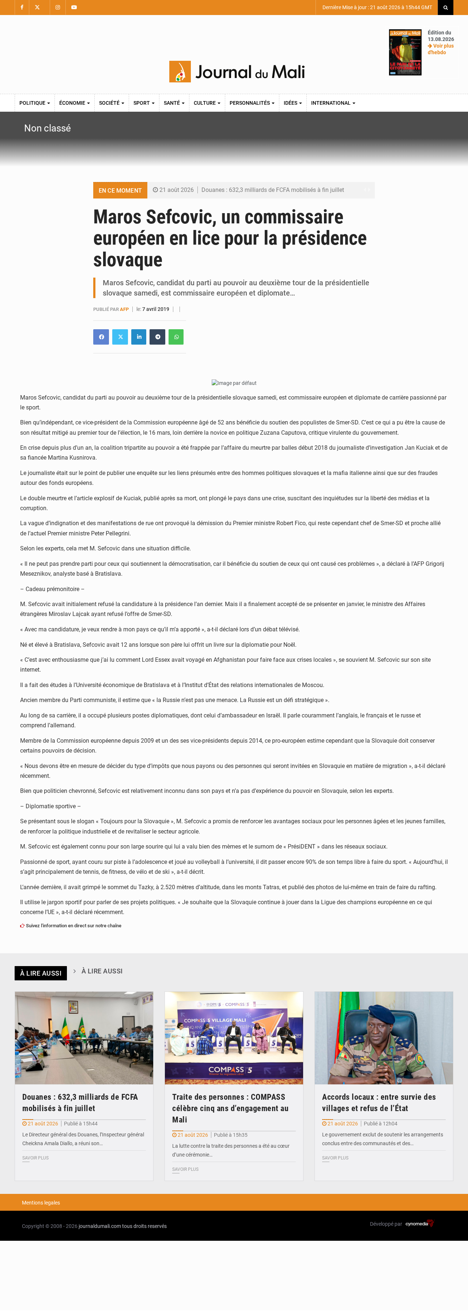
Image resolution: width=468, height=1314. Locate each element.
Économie (72, 103)
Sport (142, 103)
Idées (291, 103)
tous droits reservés (144, 1226)
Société (110, 103)
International (331, 103)
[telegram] (157, 337)
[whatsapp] (176, 337)
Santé (172, 103)
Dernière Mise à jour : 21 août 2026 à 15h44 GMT (376, 7)
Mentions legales (41, 1203)
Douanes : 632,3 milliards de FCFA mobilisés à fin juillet (272, 189)
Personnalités (250, 103)
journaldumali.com (100, 1226)
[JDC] (236, 72)
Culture (205, 103)
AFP (125, 309)
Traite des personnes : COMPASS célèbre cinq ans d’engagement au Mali (230, 1108)
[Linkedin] (101, 337)
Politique (32, 103)
